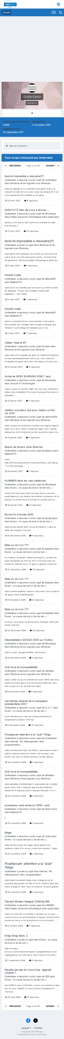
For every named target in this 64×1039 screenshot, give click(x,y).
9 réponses (34, 367)
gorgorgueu (51, 518)
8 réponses (32, 200)
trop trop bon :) (16, 936)
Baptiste (49, 548)
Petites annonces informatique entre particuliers (34, 217)
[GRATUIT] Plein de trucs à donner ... (27, 210)
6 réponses (36, 691)
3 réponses (37, 823)
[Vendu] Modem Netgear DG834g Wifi (27, 901)
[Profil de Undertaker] (32, 113)
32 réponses (38, 569)
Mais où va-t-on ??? (17, 545)
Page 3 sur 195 (33, 166)
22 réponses (32, 231)
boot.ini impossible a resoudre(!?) (24, 176)
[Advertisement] (32, 50)
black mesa (51, 809)
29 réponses (37, 725)
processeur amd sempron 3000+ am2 (27, 805)
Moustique (50, 213)
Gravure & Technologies (22, 383)
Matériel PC (16, 282)
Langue (25, 1028)
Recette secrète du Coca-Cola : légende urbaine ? (28, 971)
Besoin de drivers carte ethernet (24, 447)
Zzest (48, 836)
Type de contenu (17, 145)
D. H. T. (48, 707)
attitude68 (50, 278)
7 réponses (31, 299)
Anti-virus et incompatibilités (21, 667)
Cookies (38, 1028)
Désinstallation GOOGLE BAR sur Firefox (29, 639)
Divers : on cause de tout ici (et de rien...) (31, 487)
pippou (49, 450)
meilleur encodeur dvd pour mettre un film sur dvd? (30, 412)
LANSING (49, 905)
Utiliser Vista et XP (15, 342)
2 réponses (37, 657)
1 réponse (33, 471)
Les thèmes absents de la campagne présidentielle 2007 (26, 702)
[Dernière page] (58, 165)
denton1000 (51, 416)
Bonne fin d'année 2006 (19, 514)
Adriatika (49, 670)
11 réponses (37, 535)
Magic (8, 832)
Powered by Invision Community (32, 1034)
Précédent (15, 166)
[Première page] (5, 165)
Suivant (50, 166)
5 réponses (34, 400)
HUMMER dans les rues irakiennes (25, 480)
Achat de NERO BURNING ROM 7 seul (28, 376)
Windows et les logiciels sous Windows (30, 183)
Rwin (47, 346)
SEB (47, 976)
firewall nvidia (13, 275)
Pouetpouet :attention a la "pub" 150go (28, 734)
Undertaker (10, 180)
